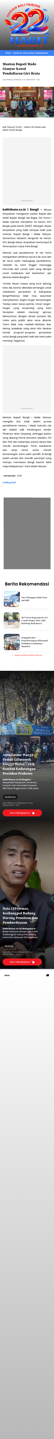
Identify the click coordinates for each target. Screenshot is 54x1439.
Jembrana (10, 796)
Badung (9, 946)
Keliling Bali (9, 482)
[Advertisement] (27, 168)
